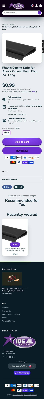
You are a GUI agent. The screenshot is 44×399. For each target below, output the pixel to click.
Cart (40, 5)
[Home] (16, 5)
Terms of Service (8, 321)
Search (4, 318)
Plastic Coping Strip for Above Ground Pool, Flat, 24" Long (15, 237)
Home (4, 24)
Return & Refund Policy (11, 314)
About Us (5, 308)
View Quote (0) (43, 46)
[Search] (39, 13)
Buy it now (22, 151)
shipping (12, 89)
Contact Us (6, 311)
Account (36, 5)
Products (12, 24)
